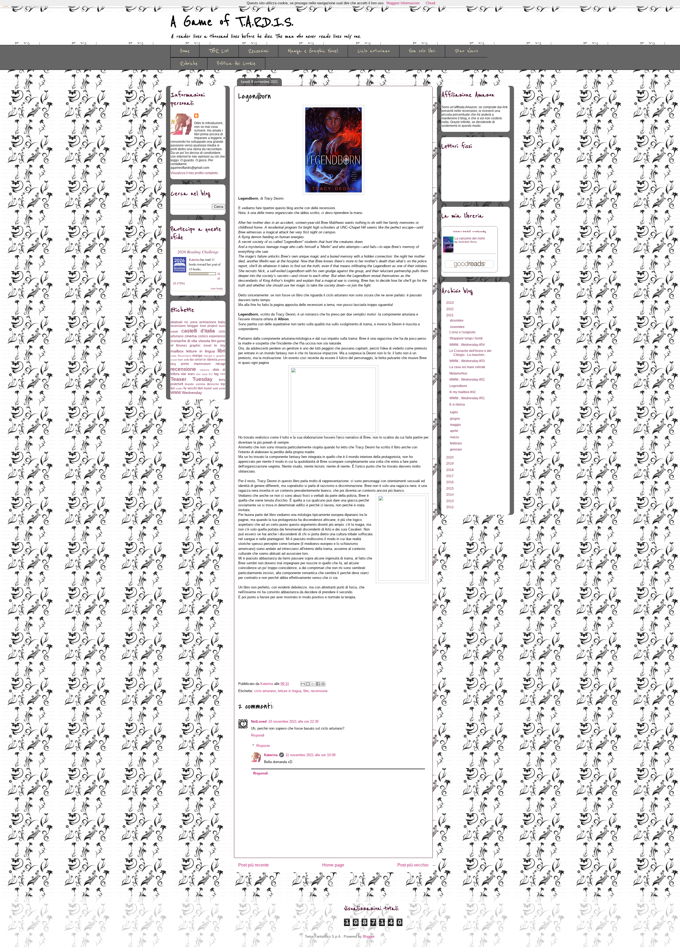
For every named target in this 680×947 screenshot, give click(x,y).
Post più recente (253, 865)
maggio (456, 425)
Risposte (263, 746)
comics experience (211, 336)
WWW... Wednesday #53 (467, 361)
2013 (450, 501)
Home (185, 51)
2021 (450, 315)
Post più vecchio (412, 865)
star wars (187, 374)
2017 (450, 476)
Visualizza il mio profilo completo (194, 173)
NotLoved (259, 721)
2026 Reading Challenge (198, 251)
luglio (454, 412)
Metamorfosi (458, 373)
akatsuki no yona (184, 322)
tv (185, 388)
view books (217, 288)
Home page (333, 865)
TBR (222, 374)
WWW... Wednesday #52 (467, 379)
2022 (450, 309)
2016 (450, 482)
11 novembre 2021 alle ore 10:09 (310, 755)
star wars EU (204, 374)
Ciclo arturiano (374, 51)
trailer (179, 388)
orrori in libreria (206, 359)
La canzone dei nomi (469, 238)
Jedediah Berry (467, 241)
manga (197, 355)
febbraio (456, 443)
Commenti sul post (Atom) (341, 882)
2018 (450, 470)
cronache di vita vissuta (190, 341)
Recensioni (258, 51)
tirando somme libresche (202, 384)
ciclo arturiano (265, 691)
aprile (454, 431)
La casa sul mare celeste (467, 367)
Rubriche (189, 63)
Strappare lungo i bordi (466, 338)
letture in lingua (289, 691)
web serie (219, 388)
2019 (450, 463)
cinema (191, 336)
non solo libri (186, 359)
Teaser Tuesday (191, 379)
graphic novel (200, 345)
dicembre (457, 320)
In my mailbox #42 (462, 392)
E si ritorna (457, 404)
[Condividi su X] (313, 684)
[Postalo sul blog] (308, 684)
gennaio (456, 449)
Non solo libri (422, 51)
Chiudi (430, 3)
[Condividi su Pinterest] (323, 684)
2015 (450, 488)
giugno (455, 418)
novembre (457, 327)
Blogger (368, 936)
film (213, 341)
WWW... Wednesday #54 (467, 345)
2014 (450, 494)
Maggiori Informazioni (402, 3)
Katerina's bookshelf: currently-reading (469, 231)
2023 (450, 303)
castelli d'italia (198, 331)
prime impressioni (196, 364)
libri (306, 691)
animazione (207, 322)
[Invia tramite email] (302, 684)
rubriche (205, 369)
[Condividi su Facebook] (318, 684)
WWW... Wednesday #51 (467, 398)
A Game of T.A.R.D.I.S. (232, 22)
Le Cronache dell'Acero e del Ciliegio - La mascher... (470, 352)
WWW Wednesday (186, 392)
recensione (319, 691)
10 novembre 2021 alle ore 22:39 (293, 721)
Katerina (271, 755)
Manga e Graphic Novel (313, 51)
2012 (450, 507)
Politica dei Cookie (236, 63)
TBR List (219, 51)
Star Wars (466, 51)
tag (216, 374)
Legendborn (458, 386)
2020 (450, 457)
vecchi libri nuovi (200, 388)
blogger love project (202, 326)
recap (220, 363)
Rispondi (257, 735)
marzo (455, 437)
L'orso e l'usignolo (462, 332)
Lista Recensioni (181, 355)
